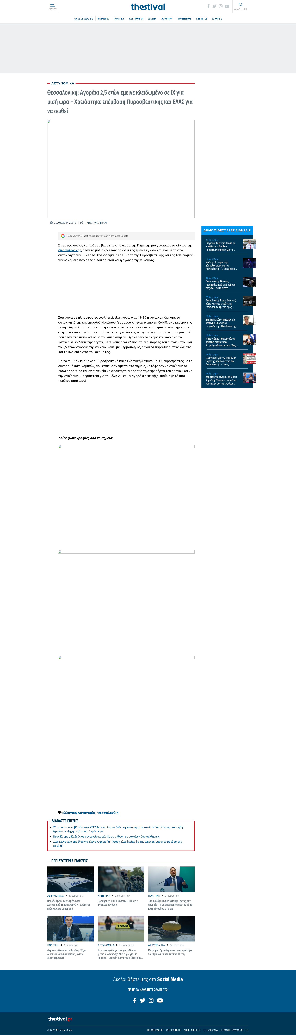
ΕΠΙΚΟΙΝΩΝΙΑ (211, 1030)
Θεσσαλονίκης (69, 250)
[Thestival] (148, 6)
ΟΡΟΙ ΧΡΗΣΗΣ (173, 1030)
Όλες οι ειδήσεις (79, 6)
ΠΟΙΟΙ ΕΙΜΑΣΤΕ (155, 1030)
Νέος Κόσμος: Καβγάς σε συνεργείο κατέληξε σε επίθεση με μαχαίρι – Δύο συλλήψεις (106, 836)
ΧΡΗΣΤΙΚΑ (104, 895)
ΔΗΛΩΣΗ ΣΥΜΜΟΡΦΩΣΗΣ (234, 1030)
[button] (52, 5)
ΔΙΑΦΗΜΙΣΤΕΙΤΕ (192, 1030)
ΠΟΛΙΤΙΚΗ (154, 895)
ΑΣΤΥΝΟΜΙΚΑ (55, 895)
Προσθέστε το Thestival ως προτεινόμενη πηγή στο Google (97, 235)
